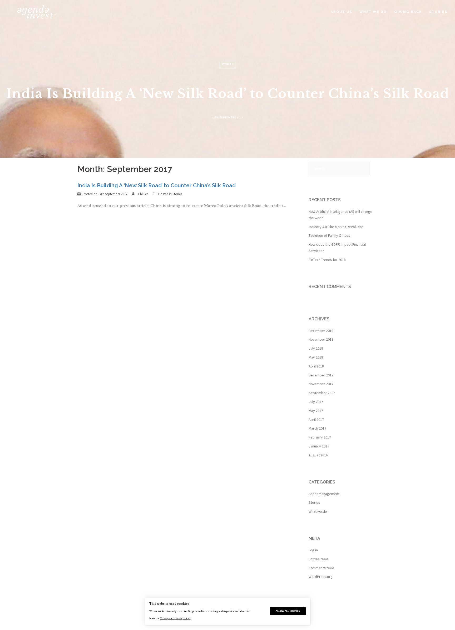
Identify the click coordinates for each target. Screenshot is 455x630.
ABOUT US (341, 12)
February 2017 (320, 437)
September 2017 (322, 392)
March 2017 (317, 428)
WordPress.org (321, 576)
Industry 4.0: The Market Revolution (336, 226)
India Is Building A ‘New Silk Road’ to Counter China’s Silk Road (156, 185)
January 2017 (319, 446)
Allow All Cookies (288, 611)
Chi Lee (143, 194)
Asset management (324, 493)
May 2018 (316, 357)
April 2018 (316, 366)
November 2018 (321, 339)
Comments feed (321, 568)
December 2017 (321, 375)
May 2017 (316, 410)
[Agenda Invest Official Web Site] (30, 11)
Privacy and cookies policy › (175, 618)
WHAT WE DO (373, 12)
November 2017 (321, 383)
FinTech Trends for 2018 (327, 259)
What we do (318, 511)
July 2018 (316, 348)
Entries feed (318, 559)
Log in (313, 550)
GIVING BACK (408, 12)
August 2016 (318, 455)
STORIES (438, 12)
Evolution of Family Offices (329, 235)
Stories (177, 194)
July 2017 (316, 401)
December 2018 (321, 330)
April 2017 (316, 419)
